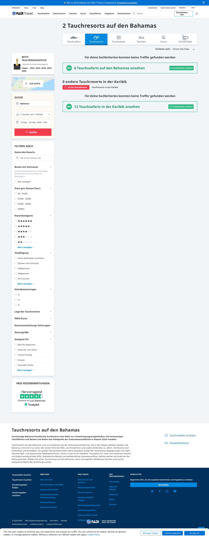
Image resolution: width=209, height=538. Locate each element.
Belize (112, 499)
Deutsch (182, 8)
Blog (42, 8)
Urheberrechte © (37, 524)
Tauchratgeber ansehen (19, 494)
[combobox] (152, 13)
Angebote (109, 13)
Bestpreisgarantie (86, 487)
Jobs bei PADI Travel (87, 515)
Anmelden (164, 484)
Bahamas (113, 494)
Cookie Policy (93, 534)
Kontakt (64, 520)
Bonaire (113, 504)
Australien (114, 481)
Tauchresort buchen (22, 479)
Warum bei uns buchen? (85, 481)
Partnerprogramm (87, 510)
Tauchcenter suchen (168, 8)
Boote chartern (85, 492)
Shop (26, 8)
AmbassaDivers (47, 502)
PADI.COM (16, 8)
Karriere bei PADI (48, 507)
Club (34, 8)
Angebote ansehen (127, 2)
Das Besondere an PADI (51, 484)
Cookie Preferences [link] (54, 524)
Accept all (194, 533)
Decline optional (172, 533)
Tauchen (73, 13)
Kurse (83, 13)
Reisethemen (124, 13)
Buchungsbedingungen (89, 505)
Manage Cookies (150, 533)
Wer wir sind (46, 479)
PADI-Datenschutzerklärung (36, 520)
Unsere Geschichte (49, 489)
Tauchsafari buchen (21, 474)
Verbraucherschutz (19, 524)
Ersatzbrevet (152, 8)
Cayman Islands (113, 488)
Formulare (54, 520)
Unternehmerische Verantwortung (49, 496)
